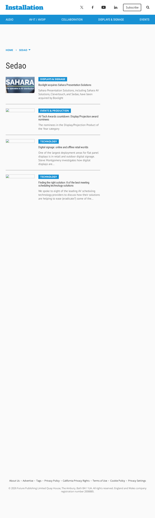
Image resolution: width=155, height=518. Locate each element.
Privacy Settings (137, 480)
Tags (38, 480)
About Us (14, 480)
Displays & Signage (111, 19)
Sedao (23, 50)
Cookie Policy (117, 480)
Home (9, 50)
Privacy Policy (52, 480)
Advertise (28, 480)
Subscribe (132, 7)
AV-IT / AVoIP (37, 19)
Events (144, 19)
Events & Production (54, 110)
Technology (48, 141)
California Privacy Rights (76, 480)
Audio (9, 19)
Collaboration (72, 19)
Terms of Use (100, 480)
